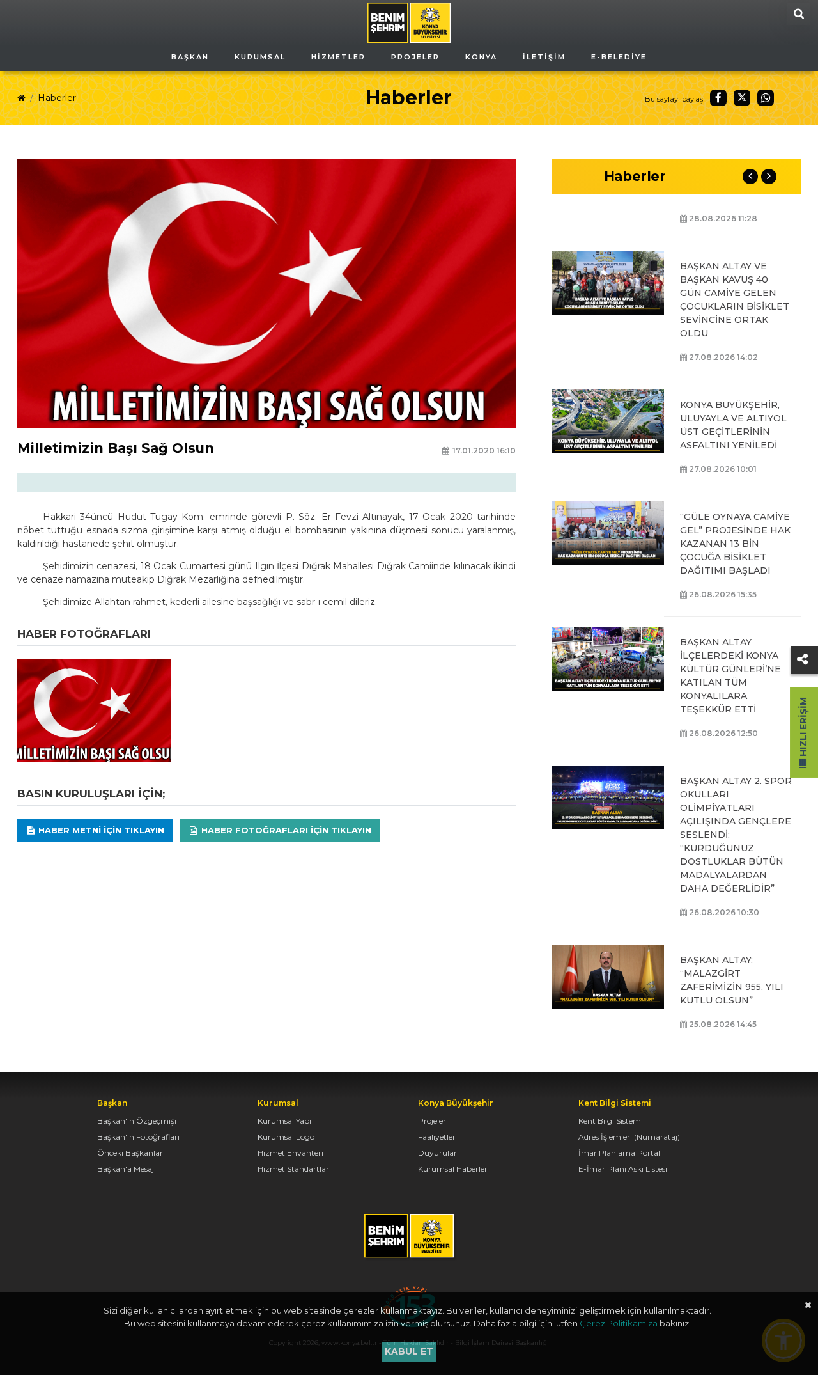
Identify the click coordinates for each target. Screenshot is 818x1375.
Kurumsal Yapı (284, 1121)
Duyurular (437, 1153)
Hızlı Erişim (803, 728)
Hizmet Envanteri (290, 1153)
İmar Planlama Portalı (620, 1153)
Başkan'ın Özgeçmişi (136, 1121)
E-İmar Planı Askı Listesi (622, 1169)
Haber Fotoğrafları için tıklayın (285, 830)
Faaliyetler (437, 1137)
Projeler (432, 1121)
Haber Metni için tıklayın (100, 830)
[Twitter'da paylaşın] (742, 98)
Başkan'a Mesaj (125, 1169)
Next (768, 176)
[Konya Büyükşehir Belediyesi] (409, 22)
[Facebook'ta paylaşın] (718, 98)
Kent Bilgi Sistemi (610, 1121)
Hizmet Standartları (294, 1169)
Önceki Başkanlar (130, 1153)
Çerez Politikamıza (619, 1323)
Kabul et (409, 1351)
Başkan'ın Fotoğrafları (138, 1137)
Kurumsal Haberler (453, 1169)
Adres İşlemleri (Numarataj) (629, 1137)
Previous (750, 176)
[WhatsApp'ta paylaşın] (765, 98)
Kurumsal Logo (286, 1137)
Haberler (57, 98)
